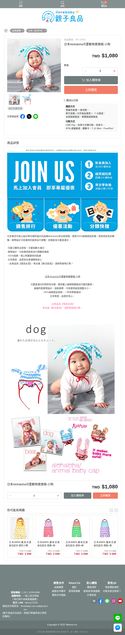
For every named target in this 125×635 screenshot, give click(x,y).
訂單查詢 (91, 595)
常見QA (112, 583)
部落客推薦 (74, 591)
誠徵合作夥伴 (59, 591)
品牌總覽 (58, 587)
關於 (74, 587)
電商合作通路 (59, 595)
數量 (66, 65)
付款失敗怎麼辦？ (112, 591)
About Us (74, 583)
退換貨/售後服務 (91, 591)
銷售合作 (59, 583)
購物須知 (91, 587)
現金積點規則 (112, 587)
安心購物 (91, 583)
